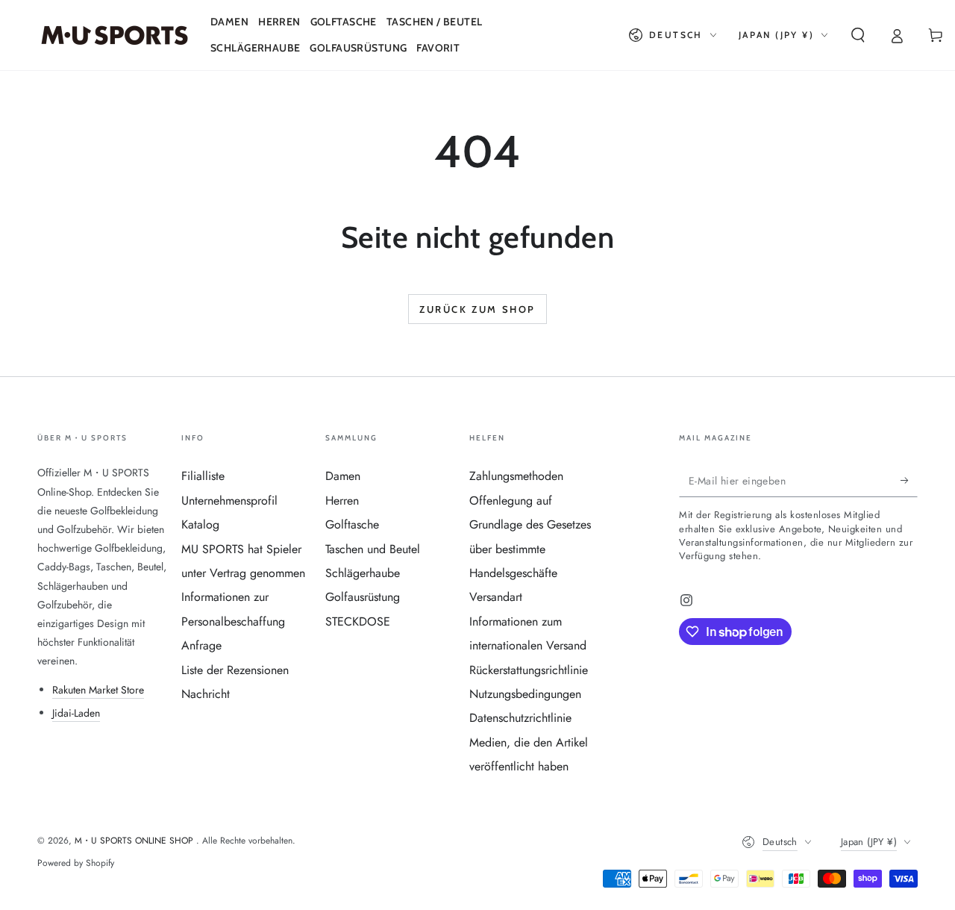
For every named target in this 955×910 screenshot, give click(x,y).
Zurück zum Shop (477, 309)
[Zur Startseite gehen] (114, 35)
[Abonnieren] (909, 480)
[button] (858, 35)
